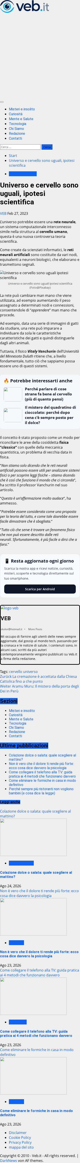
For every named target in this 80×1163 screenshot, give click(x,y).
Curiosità (15, 114)
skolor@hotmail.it (11, 629)
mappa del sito (21, 1147)
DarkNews (8, 1160)
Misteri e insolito (22, 109)
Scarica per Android (40, 589)
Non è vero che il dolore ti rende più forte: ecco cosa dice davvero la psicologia (41, 766)
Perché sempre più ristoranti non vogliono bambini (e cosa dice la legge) (41, 791)
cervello (15, 671)
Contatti (15, 138)
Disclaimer (18, 1132)
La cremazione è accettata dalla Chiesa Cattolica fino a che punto (38, 679)
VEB (3, 213)
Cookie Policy (20, 1137)
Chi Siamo (16, 129)
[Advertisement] (40, 56)
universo (30, 671)
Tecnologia (17, 124)
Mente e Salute (21, 119)
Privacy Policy (20, 1142)
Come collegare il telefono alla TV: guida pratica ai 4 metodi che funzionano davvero (42, 774)
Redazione (17, 133)
